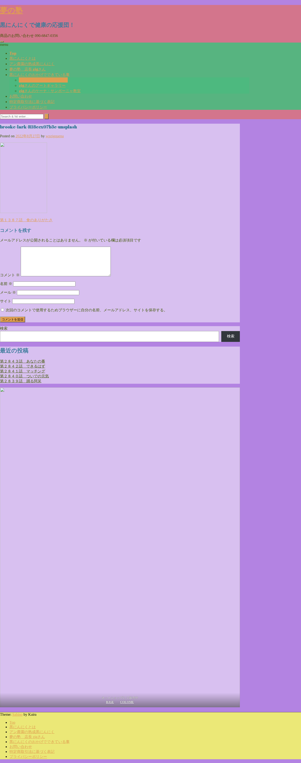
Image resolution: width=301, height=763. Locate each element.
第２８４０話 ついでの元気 (24, 376)
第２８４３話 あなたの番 (22, 361)
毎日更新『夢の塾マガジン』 (43, 80)
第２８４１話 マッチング (22, 371)
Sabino (17, 714)
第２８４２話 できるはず (22, 366)
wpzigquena (55, 136)
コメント (10, 275)
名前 (6, 284)
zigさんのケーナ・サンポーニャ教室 (50, 90)
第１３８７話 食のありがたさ (26, 220)
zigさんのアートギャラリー (42, 85)
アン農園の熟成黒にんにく (32, 63)
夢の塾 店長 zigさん (27, 69)
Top (12, 53)
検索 (4, 328)
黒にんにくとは (22, 58)
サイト (5, 301)
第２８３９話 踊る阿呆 (20, 381)
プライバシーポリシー (28, 107)
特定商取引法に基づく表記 (32, 101)
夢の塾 (11, 10)
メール (8, 292)
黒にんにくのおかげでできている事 (39, 74)
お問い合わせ (20, 96)
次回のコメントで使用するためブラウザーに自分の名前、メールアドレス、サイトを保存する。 (86, 310)
